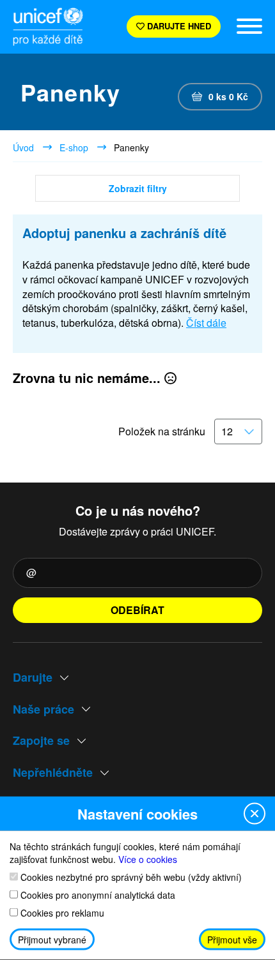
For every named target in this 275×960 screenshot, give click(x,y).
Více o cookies (147, 858)
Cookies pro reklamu (61, 912)
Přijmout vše (232, 939)
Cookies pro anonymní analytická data (96, 895)
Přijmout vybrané (52, 939)
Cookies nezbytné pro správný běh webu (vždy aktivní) (130, 877)
